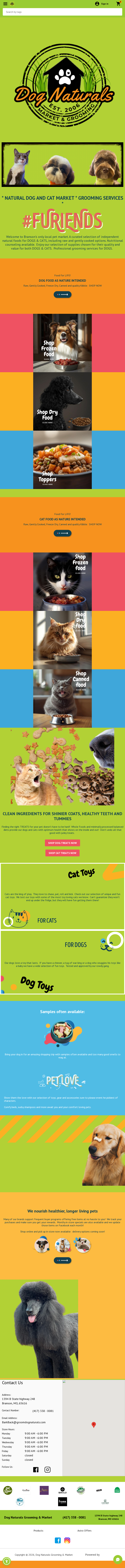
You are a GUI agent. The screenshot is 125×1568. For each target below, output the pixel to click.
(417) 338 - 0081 (43, 1411)
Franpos (105, 1554)
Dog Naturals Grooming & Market (28, 1517)
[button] (6, 1561)
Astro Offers (84, 1530)
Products (38, 1530)
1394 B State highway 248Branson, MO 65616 (108, 1517)
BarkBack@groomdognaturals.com (24, 1422)
